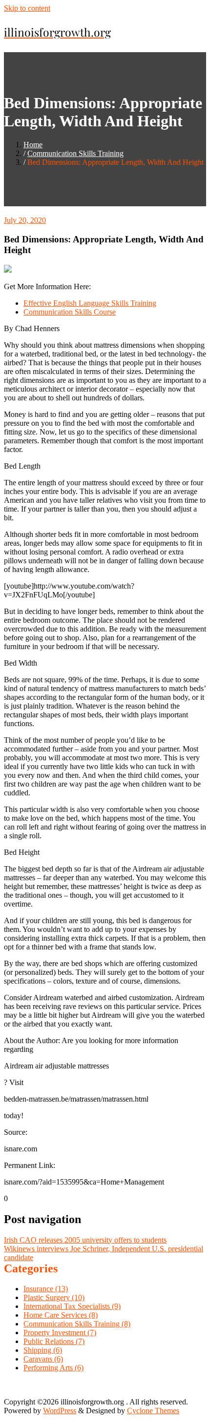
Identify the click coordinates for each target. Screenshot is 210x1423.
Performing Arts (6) (53, 1368)
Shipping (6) (42, 1350)
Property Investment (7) (59, 1332)
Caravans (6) (43, 1359)
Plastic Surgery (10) (53, 1297)
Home (32, 144)
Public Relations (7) (53, 1341)
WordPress (59, 1410)
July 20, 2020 (25, 220)
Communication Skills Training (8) (76, 1324)
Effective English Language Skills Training (89, 303)
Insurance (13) (45, 1289)
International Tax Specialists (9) (72, 1306)
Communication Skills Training (75, 153)
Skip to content (27, 8)
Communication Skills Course (69, 312)
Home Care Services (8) (60, 1315)
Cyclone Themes (153, 1410)
